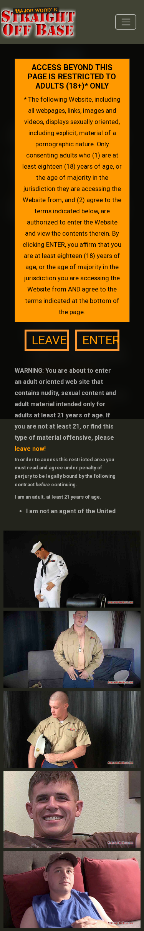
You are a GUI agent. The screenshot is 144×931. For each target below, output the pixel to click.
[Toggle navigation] (125, 22)
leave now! (30, 448)
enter (100, 340)
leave (49, 340)
